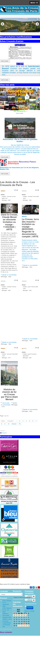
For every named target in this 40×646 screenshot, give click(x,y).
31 (16, 626)
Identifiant (33, 595)
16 (14, 621)
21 (26, 621)
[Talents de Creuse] (9, 445)
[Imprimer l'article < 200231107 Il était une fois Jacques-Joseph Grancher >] (38, 347)
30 (14, 626)
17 (16, 621)
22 (28, 621)
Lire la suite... (5, 61)
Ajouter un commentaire (9, 275)
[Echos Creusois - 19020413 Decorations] (20, 52)
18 (19, 621)
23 (14, 623)
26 (21, 623)
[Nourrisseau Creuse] (9, 497)
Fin (20, 424)
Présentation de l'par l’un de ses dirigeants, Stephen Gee (19, 168)
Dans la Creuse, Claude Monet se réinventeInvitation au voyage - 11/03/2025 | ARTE (9, 222)
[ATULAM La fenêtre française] (9, 458)
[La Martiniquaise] (9, 484)
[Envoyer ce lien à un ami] (15, 190)
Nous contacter (6, 632)
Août (18, 609)
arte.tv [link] (24, 216)
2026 (18, 611)
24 (16, 623)
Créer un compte (29, 611)
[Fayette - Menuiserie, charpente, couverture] (9, 568)
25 (19, 623)
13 (24, 619)
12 (21, 619)
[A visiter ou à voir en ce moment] (20, 99)
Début (3, 421)
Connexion (30, 608)
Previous (2, 24)
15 (28, 619)
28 (26, 623)
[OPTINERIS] (9, 530)
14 (26, 619)
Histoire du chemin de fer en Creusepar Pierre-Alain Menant (9, 394)
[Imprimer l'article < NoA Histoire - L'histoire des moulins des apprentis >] (38, 280)
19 (21, 621)
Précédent (10, 421)
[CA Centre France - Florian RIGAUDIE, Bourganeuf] (9, 541)
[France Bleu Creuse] (9, 513)
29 (28, 623)
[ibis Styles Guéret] (9, 551)
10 (8, 424)
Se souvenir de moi (30, 604)
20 (24, 621)
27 (24, 623)
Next (37, 24)
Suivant (14, 424)
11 (19, 619)
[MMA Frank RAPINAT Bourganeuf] (9, 471)
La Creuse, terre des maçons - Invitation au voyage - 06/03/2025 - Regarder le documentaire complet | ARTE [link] (30, 227)
